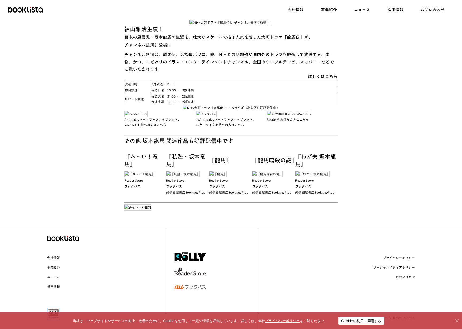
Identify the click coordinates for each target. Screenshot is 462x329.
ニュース (53, 276)
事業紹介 (53, 267)
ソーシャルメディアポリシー (394, 267)
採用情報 (53, 286)
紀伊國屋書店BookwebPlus (185, 192)
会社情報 (53, 257)
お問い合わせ (405, 276)
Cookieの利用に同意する (361, 321)
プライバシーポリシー (399, 257)
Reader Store (133, 180)
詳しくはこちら (323, 76)
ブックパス (132, 186)
